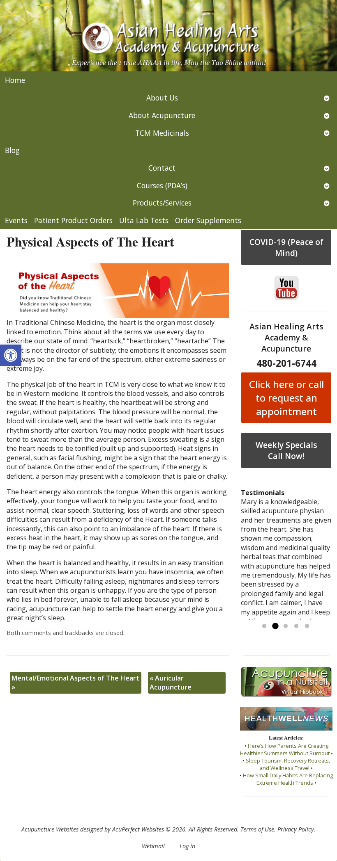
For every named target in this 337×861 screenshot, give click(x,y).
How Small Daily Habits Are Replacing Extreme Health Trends (288, 779)
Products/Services (162, 203)
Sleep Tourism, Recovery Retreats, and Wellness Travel (288, 764)
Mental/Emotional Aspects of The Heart (75, 683)
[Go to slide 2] (275, 626)
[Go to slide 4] (296, 626)
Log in (187, 846)
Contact (161, 168)
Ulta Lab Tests (143, 220)
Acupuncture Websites (49, 829)
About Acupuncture (162, 115)
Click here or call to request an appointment (286, 397)
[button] (10, 355)
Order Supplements (208, 220)
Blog (12, 150)
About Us (162, 98)
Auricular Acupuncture (171, 683)
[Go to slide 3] (286, 626)
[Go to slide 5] (307, 626)
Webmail (153, 846)
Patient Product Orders (73, 220)
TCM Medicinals (162, 133)
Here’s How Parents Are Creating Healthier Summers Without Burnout (285, 749)
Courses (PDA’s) (162, 185)
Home (15, 80)
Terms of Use (257, 829)
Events (16, 220)
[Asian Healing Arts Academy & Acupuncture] (168, 35)
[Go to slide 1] (264, 626)
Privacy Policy (295, 829)
